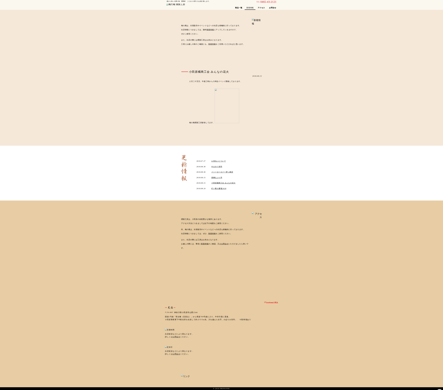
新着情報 (210, 30)
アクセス (261, 8)
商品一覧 (238, 8)
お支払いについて (218, 161)
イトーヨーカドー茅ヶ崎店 (222, 172)
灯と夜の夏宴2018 (218, 188)
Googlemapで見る (272, 302)
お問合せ (272, 8)
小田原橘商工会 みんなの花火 (223, 183)
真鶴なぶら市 (216, 178)
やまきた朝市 (216, 167)
